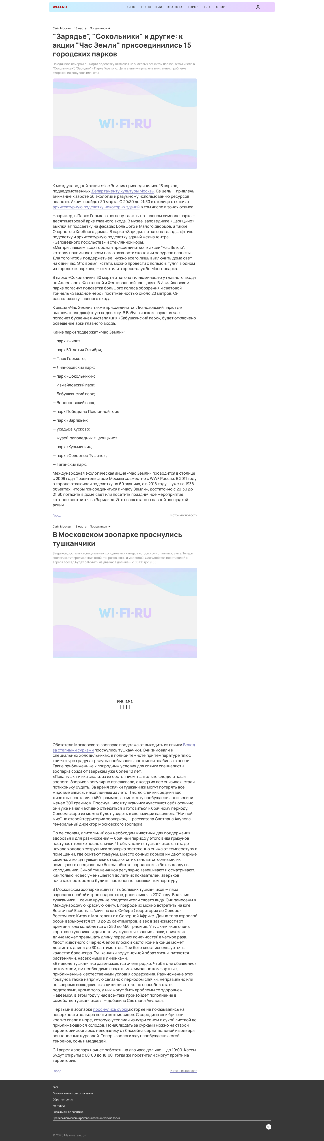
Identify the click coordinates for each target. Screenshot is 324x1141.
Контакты (59, 1105)
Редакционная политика (68, 1112)
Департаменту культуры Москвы (122, 191)
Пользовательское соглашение (73, 1093)
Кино (131, 7)
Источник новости (183, 515)
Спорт (221, 7)
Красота (175, 7)
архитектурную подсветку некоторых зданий (96, 206)
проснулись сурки (110, 1009)
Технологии (151, 7)
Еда (207, 7)
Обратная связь (63, 1099)
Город (193, 7)
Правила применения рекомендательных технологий (86, 1118)
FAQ (55, 1087)
